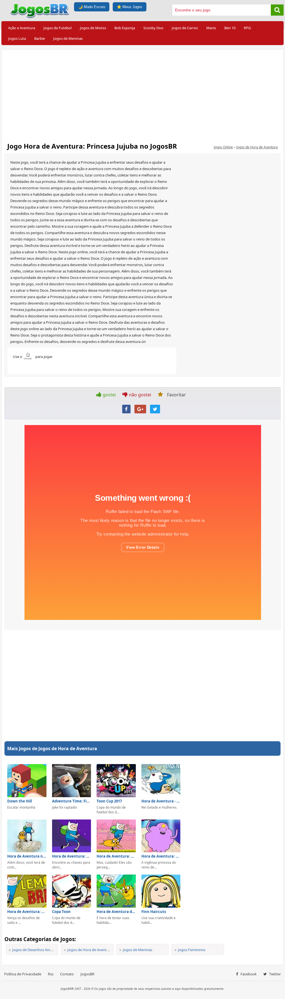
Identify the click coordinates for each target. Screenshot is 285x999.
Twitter (274, 973)
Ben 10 (229, 27)
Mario (211, 27)
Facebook (248, 973)
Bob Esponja (124, 27)
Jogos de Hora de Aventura (257, 147)
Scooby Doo (153, 27)
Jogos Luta (17, 38)
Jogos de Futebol (57, 27)
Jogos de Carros (185, 27)
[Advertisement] (142, 94)
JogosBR (87, 973)
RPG (247, 27)
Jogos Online (223, 147)
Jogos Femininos (191, 949)
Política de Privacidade (22, 973)
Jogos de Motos (93, 27)
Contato (67, 973)
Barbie (39, 38)
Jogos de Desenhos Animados (37, 949)
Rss (50, 973)
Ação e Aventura (21, 27)
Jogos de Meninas (68, 38)
